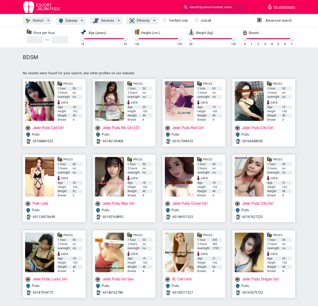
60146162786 (113, 292)
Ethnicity (143, 20)
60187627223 (252, 217)
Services (107, 20)
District (38, 20)
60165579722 (252, 292)
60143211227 (183, 292)
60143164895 (113, 217)
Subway (70, 20)
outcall (206, 20)
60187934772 (43, 292)
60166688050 (252, 141)
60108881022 (43, 141)
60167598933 (183, 141)
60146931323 (183, 217)
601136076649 (44, 217)
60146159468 (113, 141)
